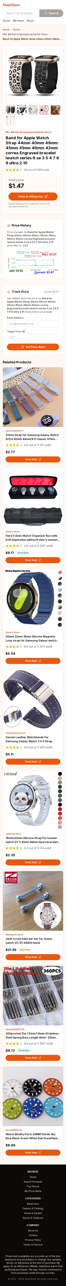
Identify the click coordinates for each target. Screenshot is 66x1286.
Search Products (33, 1181)
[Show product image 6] (10, 121)
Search (54, 13)
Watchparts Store (14, 934)
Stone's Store (12, 531)
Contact (33, 1235)
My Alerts (18, 20)
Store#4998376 (14, 1130)
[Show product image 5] (55, 110)
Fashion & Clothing (33, 1208)
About (30, 20)
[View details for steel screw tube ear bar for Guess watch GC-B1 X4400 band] (33, 901)
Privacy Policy (33, 1239)
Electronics (33, 1203)
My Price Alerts (33, 1191)
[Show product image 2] (22, 110)
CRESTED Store (13, 834)
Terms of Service (33, 1244)
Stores (6, 20)
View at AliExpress (30, 196)
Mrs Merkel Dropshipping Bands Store (25, 34)
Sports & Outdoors (33, 1217)
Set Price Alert (35, 347)
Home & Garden (33, 1213)
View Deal (31, 459)
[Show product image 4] (44, 110)
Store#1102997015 (15, 1029)
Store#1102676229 (15, 733)
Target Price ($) (16, 331)
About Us (33, 1230)
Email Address (15, 317)
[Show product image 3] (33, 110)
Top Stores (33, 1186)
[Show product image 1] (10, 110)
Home (6, 29)
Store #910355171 (14, 431)
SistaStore (11, 4)
